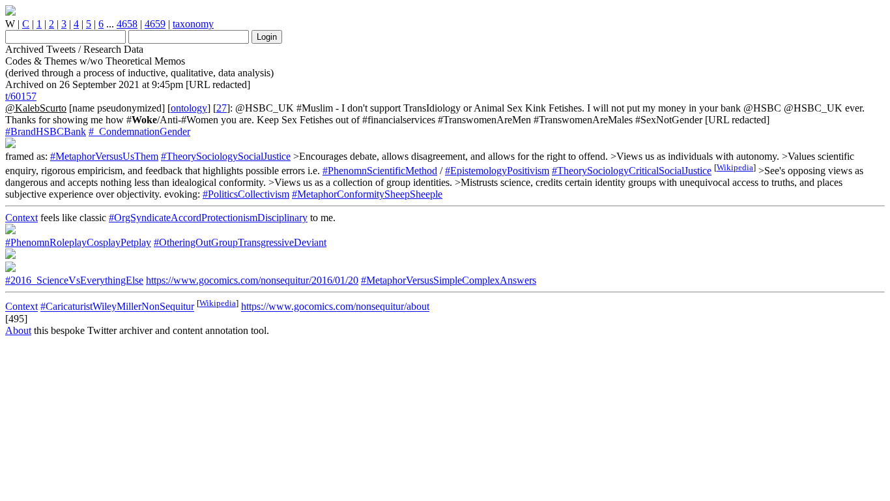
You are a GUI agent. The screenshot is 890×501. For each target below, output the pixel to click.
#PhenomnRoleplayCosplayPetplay (78, 242)
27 (221, 108)
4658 (127, 23)
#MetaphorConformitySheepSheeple (367, 194)
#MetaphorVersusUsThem (104, 156)
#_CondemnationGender (139, 131)
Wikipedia (735, 167)
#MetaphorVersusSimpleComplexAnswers (448, 280)
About (18, 330)
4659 (155, 23)
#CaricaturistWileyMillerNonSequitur (117, 306)
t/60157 (20, 96)
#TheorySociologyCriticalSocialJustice (631, 170)
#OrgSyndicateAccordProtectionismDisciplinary (208, 217)
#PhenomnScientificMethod (380, 170)
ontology (189, 108)
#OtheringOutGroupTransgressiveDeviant (240, 242)
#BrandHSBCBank (45, 131)
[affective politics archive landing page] (10, 12)
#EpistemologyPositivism (497, 170)
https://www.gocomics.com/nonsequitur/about (335, 306)
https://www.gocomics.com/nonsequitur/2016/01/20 (252, 280)
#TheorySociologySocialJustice (226, 156)
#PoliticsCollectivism (246, 194)
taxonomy (193, 23)
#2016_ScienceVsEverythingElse (74, 280)
